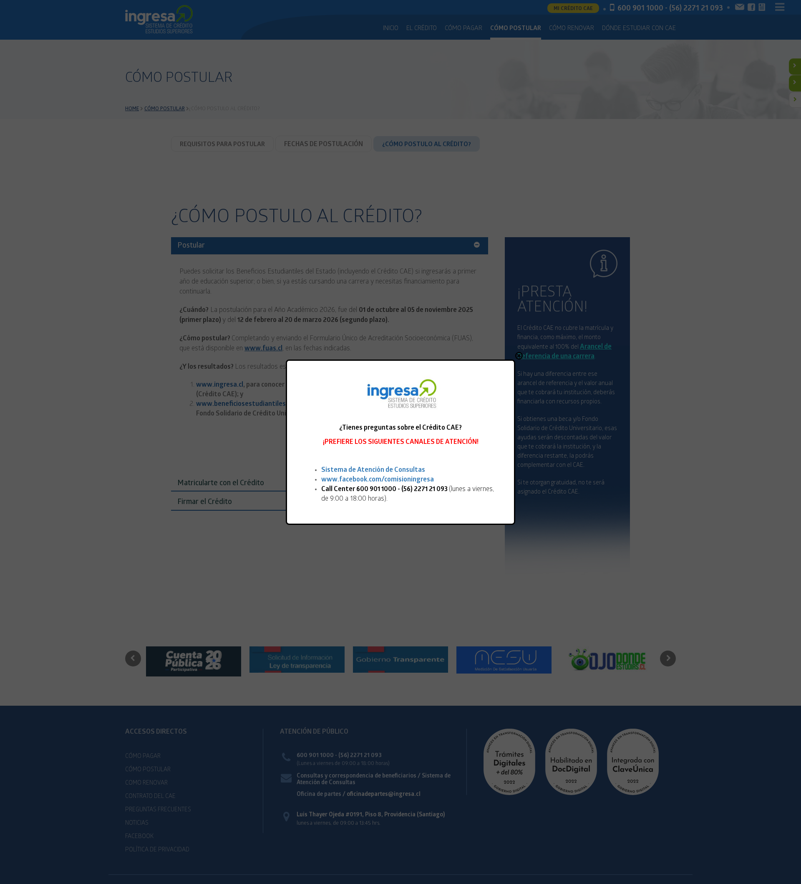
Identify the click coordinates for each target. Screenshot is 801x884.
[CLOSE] (519, 356)
